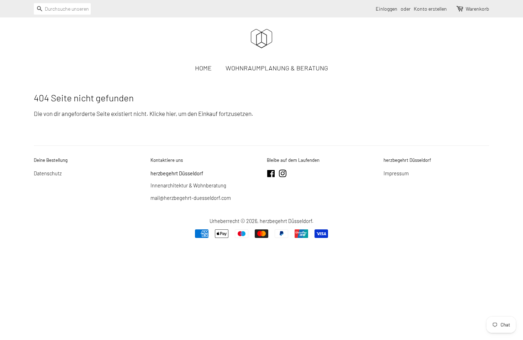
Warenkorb (477, 9)
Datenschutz (48, 173)
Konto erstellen (430, 9)
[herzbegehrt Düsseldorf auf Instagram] (282, 175)
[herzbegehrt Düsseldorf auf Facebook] (271, 175)
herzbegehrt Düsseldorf (286, 221)
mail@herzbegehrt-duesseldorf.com (190, 198)
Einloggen (386, 9)
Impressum (396, 173)
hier (171, 113)
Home (203, 68)
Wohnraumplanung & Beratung (277, 68)
